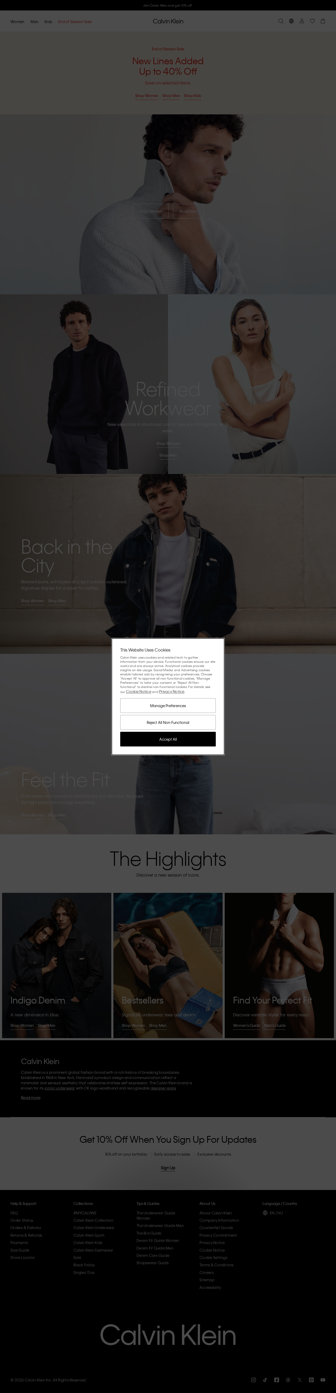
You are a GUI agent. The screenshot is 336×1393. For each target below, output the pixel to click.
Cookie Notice (138, 691)
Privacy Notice (172, 691)
